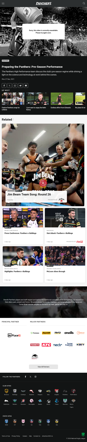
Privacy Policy (16, 436)
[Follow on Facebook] (25, 377)
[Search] (84, 3)
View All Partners (43, 367)
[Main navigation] (3, 3)
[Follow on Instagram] (35, 377)
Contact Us (37, 436)
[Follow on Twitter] (30, 377)
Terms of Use (6, 436)
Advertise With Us (47, 436)
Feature (5, 60)
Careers (25, 436)
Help (30, 436)
